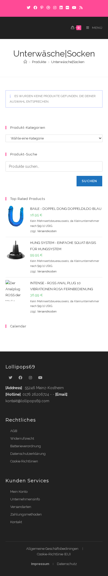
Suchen (89, 181)
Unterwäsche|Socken (67, 62)
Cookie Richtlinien (24, 461)
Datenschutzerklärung (28, 454)
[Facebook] (35, 7)
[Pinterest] (42, 7)
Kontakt (16, 522)
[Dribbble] (48, 7)
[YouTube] (74, 7)
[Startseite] (25, 62)
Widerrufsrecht (22, 438)
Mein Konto (19, 492)
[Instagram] (55, 7)
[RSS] (80, 7)
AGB (13, 431)
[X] (28, 7)
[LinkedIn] (61, 7)
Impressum (40, 564)
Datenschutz (67, 564)
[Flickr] (67, 7)
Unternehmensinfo (25, 499)
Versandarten (20, 507)
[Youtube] (40, 377)
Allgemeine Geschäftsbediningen (52, 549)
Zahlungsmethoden (26, 514)
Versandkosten (47, 231)
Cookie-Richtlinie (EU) (54, 554)
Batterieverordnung (25, 446)
